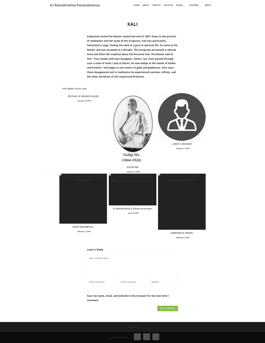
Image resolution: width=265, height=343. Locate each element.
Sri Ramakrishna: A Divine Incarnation (132, 208)
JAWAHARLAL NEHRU (182, 232)
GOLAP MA (132, 167)
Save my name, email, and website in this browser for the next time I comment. (128, 298)
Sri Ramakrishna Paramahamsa (75, 5)
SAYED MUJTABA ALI (83, 226)
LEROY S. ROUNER (181, 143)
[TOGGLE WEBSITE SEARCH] (216, 5)
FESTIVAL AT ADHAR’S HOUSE (83, 96)
